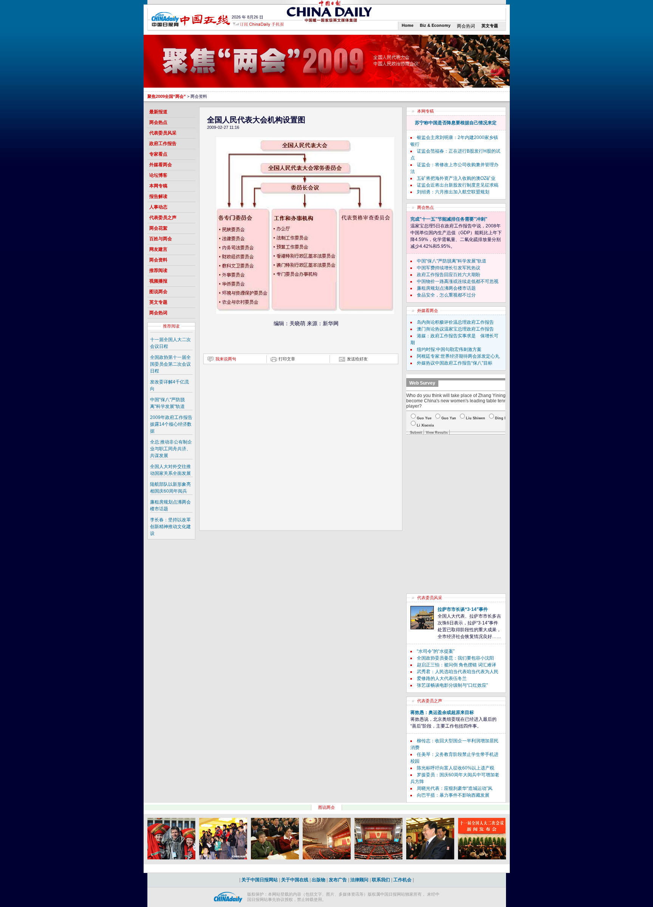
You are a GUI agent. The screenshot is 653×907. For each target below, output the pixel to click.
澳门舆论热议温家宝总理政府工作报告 (455, 329)
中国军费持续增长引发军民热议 (448, 267)
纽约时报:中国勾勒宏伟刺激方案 (449, 349)
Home (407, 25)
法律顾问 (359, 879)
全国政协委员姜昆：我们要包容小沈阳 (455, 658)
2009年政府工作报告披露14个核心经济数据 (171, 424)
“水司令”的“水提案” (436, 651)
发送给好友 (357, 359)
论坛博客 (158, 175)
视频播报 (158, 281)
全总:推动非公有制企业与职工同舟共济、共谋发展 (171, 448)
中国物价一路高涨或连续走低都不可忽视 (457, 281)
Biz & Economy (435, 25)
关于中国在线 (294, 879)
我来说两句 (225, 359)
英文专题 (489, 25)
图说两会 (158, 291)
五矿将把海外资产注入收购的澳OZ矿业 (456, 178)
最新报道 (158, 111)
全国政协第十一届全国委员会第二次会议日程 (170, 364)
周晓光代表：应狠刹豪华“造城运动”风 (454, 788)
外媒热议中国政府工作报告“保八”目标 (454, 363)
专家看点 (158, 154)
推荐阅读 (158, 270)
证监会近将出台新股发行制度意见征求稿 (457, 185)
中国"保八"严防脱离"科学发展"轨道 (451, 261)
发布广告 (338, 879)
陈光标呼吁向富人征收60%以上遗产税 (455, 768)
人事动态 (158, 207)
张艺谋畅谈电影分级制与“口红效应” (452, 685)
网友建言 (158, 249)
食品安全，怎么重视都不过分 (446, 295)
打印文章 (287, 359)
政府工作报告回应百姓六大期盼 (448, 274)
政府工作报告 (162, 143)
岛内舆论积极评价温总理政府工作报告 (455, 322)
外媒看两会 (160, 164)
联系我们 (381, 879)
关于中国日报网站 (259, 879)
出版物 (318, 879)
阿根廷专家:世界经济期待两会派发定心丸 (458, 356)
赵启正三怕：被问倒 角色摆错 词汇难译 (456, 665)
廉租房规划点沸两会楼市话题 (446, 288)
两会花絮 (158, 228)
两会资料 (158, 260)
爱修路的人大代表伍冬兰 (442, 678)
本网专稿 (158, 186)
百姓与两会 (160, 238)
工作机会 (402, 879)
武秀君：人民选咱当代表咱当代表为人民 (457, 671)
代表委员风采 (162, 133)
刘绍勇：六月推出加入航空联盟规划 (453, 192)
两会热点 (158, 122)
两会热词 (466, 26)
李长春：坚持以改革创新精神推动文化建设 (170, 526)
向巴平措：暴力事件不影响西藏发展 (453, 795)
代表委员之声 (162, 217)
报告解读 (158, 196)
